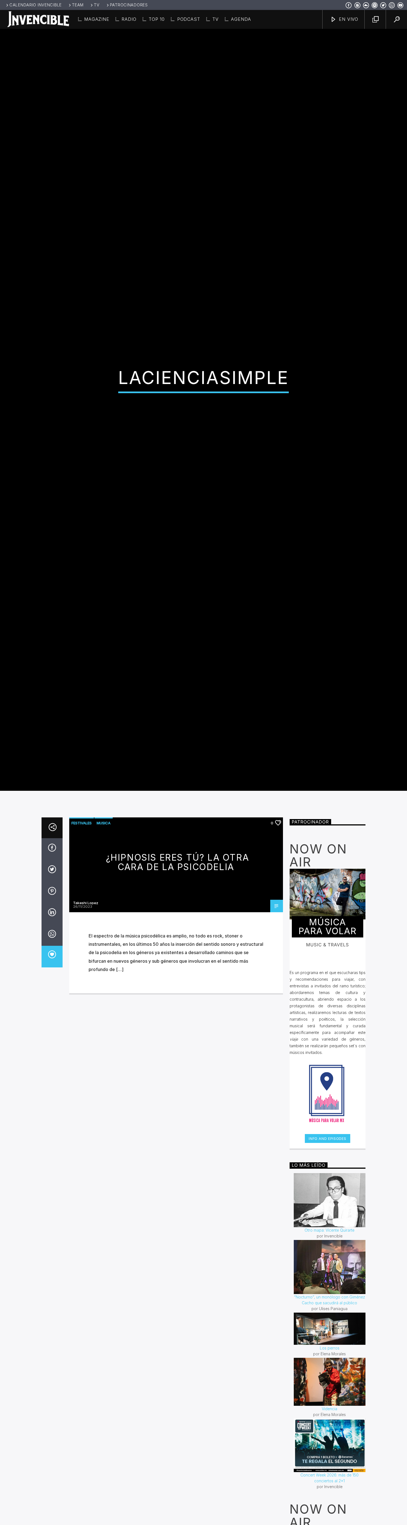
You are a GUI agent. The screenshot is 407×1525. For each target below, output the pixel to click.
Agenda (241, 19)
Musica (103, 893)
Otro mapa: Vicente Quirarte (329, 1300)
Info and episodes (327, 1209)
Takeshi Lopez (85, 973)
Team (78, 4)
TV (96, 4)
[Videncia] (330, 1452)
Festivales (81, 893)
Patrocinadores (129, 4)
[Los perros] (330, 1399)
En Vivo (348, 19)
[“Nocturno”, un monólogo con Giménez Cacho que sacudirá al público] (330, 1338)
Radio (129, 19)
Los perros (329, 1418)
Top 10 (157, 19)
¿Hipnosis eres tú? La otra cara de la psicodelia (177, 933)
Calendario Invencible (35, 4)
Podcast (188, 19)
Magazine (96, 19)
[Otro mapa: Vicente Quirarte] (330, 1271)
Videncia (329, 1479)
